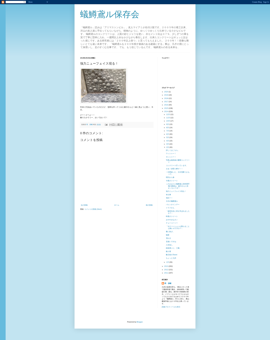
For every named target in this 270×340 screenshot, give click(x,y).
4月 (167, 141)
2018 (166, 98)
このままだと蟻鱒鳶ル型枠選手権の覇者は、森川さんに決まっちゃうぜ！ (178, 186)
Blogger (140, 322)
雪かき (168, 238)
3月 (167, 144)
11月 (168, 118)
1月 (167, 262)
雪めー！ (169, 198)
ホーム (116, 205)
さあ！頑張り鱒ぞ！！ (174, 169)
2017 (166, 102)
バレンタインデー (172, 205)
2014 (166, 111)
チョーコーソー (172, 223)
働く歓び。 (170, 232)
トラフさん (170, 208)
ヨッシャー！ (171, 157)
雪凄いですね (171, 242)
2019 (166, 95)
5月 (167, 137)
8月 (167, 128)
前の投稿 (149, 205)
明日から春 (170, 177)
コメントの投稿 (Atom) (93, 209)
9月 (167, 124)
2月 (167, 147)
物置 (167, 235)
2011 (166, 273)
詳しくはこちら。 (172, 150)
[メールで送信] (110, 124)
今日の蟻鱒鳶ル (172, 201)
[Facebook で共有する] (118, 124)
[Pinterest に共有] (121, 124)
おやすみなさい (172, 220)
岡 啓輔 (168, 283)
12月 (168, 114)
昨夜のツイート (172, 216)
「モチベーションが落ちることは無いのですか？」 (178, 227)
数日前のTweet (171, 255)
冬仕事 (168, 195)
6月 (167, 134)
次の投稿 (84, 205)
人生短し (169, 245)
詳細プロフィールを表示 (171, 307)
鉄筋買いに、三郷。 (173, 248)
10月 (168, 121)
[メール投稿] (106, 124)
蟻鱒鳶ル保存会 (109, 14)
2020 (166, 92)
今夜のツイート (172, 181)
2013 (166, 266)
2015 (166, 108)
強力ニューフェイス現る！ (176, 191)
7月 (167, 131)
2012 (166, 270)
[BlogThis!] (113, 124)
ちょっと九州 (171, 258)
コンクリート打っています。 (177, 165)
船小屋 (168, 251)
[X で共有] (116, 124)
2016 (166, 105)
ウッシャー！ (171, 153)
